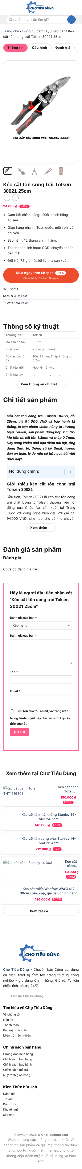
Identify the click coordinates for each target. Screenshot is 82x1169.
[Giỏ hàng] (75, 7)
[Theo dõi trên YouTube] (68, 1003)
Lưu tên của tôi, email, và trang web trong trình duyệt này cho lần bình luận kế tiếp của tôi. (40, 717)
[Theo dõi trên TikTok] (58, 1003)
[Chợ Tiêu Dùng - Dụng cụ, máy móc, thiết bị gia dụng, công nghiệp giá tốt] (41, 7)
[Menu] (5, 7)
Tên (14, 672)
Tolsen (25, 302)
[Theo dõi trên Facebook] (48, 1003)
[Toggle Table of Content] (66, 472)
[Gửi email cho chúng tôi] (63, 1003)
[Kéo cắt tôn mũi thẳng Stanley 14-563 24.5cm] (31, 819)
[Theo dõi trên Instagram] (53, 1003)
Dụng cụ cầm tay (35, 31)
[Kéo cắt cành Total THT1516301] (29, 793)
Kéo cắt (59, 31)
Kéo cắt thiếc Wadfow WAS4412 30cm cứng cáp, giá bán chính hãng (70, 894)
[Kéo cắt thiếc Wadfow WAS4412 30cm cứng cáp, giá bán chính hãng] (31, 898)
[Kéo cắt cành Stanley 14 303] (31, 872)
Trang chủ (11, 31)
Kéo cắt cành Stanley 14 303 (71, 868)
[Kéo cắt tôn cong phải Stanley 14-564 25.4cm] (31, 846)
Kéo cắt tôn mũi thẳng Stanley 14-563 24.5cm (71, 815)
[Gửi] (71, 19)
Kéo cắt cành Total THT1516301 (68, 789)
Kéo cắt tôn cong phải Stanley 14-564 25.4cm (71, 842)
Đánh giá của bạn (23, 617)
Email (15, 691)
